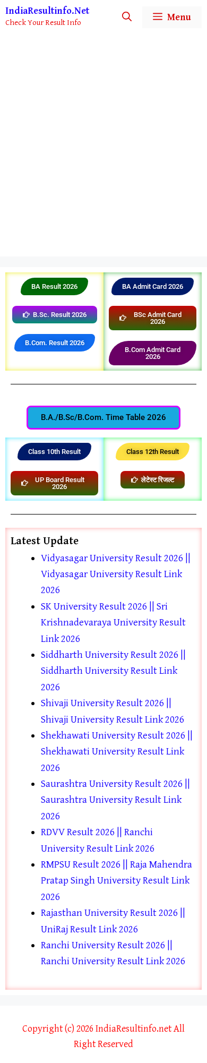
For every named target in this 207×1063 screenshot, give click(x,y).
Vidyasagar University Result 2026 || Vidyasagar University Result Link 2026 (116, 574)
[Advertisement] (103, 147)
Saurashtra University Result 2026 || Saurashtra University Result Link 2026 (115, 800)
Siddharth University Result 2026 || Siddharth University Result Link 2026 (113, 671)
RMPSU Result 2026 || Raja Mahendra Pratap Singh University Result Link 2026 (116, 881)
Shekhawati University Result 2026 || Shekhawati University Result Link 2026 (117, 752)
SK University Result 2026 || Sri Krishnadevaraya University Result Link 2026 (113, 623)
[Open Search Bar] (126, 17)
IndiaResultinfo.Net (47, 10)
